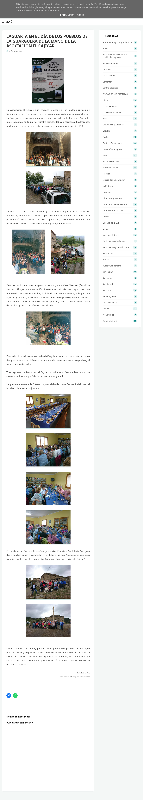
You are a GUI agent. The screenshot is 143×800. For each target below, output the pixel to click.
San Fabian (108, 272)
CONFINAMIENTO (111, 106)
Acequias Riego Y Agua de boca (117, 42)
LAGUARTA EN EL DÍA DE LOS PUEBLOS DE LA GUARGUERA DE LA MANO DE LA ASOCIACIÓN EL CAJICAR (47, 41)
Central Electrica (110, 88)
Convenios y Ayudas (112, 112)
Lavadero (107, 192)
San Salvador (109, 284)
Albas (105, 48)
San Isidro (107, 278)
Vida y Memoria (110, 321)
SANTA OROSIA (110, 302)
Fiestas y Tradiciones (112, 143)
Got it (80, 15)
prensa (106, 259)
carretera (107, 69)
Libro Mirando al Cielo (113, 210)
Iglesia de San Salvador (114, 180)
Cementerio (108, 81)
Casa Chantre (109, 75)
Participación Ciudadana (114, 241)
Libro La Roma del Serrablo (115, 204)
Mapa (105, 229)
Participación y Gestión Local (116, 247)
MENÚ (8, 22)
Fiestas (106, 137)
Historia (106, 173)
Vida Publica (108, 314)
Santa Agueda (109, 296)
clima (105, 100)
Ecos (105, 118)
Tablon (106, 308)
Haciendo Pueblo (110, 167)
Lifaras (106, 216)
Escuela (106, 130)
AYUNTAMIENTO (110, 63)
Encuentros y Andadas (113, 124)
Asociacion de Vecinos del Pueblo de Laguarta (115, 56)
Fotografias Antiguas (112, 149)
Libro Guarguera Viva (112, 198)
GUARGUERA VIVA (111, 161)
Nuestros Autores (111, 235)
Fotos (105, 155)
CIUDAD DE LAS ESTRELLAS (115, 94)
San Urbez (107, 290)
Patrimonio (108, 253)
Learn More (67, 15)
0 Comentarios (15, 51)
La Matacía (108, 186)
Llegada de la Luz (111, 222)
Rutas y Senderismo (112, 265)
